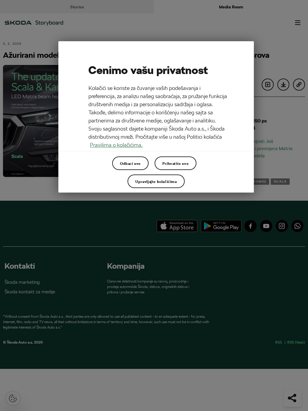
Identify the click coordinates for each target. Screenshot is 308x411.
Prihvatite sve (175, 163)
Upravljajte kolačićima (156, 181)
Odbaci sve (130, 163)
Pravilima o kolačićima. (116, 145)
